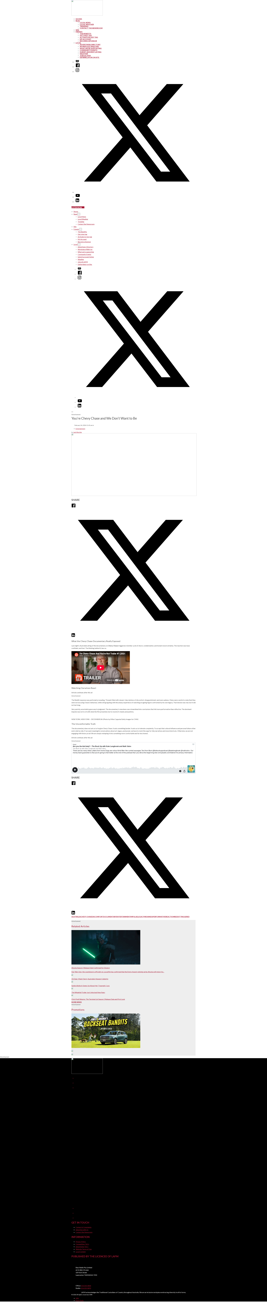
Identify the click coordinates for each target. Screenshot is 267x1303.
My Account (85, 39)
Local (78, 43)
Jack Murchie (77, 432)
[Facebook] (78, 67)
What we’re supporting (91, 48)
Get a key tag (86, 35)
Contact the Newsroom (91, 28)
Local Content (81, 1252)
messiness (148, 917)
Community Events (88, 50)
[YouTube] (78, 197)
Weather (84, 54)
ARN (77, 1298)
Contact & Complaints (83, 1227)
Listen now (76, 207)
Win (77, 30)
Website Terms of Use (84, 1249)
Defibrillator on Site (89, 57)
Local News (85, 22)
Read (78, 21)
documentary (109, 917)
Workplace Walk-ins (89, 46)
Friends (79, 32)
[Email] (77, 636)
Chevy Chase (86, 917)
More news (76, 1002)
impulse (134, 917)
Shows (79, 19)
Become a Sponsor (88, 41)
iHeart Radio (80, 1300)
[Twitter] (133, 632)
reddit (177, 917)
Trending (84, 26)
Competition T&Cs (82, 1244)
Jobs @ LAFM (85, 56)
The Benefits (85, 34)
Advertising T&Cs (82, 1247)
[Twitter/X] (136, 192)
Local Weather (87, 24)
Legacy (141, 917)
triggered (185, 917)
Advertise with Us (82, 1230)
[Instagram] (77, 71)
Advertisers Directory (90, 44)
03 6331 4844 (86, 1286)
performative (159, 917)
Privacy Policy (81, 1242)
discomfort (97, 917)
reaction (170, 917)
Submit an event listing (90, 52)
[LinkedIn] (77, 202)
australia (76, 917)
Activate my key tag (89, 37)
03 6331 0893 (86, 1288)
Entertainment (80, 429)
